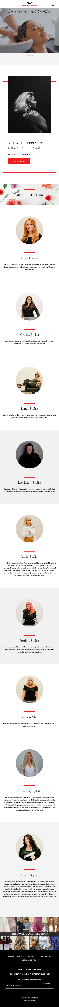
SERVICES (21, 956)
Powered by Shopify (29, 1000)
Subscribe (46, 984)
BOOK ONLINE (19, 161)
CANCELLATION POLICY (29, 960)
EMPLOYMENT (45, 956)
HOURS (11, 956)
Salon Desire (34, 997)
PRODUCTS (32, 956)
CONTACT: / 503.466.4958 (29, 969)
